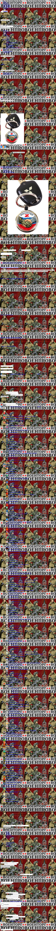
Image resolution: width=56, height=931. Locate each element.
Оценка (38, 250)
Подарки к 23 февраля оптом (12, 47)
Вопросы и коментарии (8, 172)
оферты (39, 374)
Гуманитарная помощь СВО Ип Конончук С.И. (14, 8)
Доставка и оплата (7, 32)
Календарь (5, 7)
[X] (7, 147)
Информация (6, 39)
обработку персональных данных (18, 374)
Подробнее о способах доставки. (8, 346)
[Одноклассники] (3, 147)
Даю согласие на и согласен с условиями (21, 374)
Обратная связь (6, 5)
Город (18, 250)
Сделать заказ (5, 900)
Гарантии (5, 2)
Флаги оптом (9, 46)
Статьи (7, 36)
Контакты (5, 48)
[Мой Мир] (5, 147)
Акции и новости (10, 836)
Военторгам (9, 835)
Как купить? (6, 31)
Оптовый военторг (10, 45)
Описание (5, 170)
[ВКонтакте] (1, 147)
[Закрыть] (1, 384)
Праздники (8, 846)
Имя (2, 250)
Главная (5, 30)
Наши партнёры (7, 6)
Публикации (6, 35)
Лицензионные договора (12, 42)
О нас (4, 1)
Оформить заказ (4, 20)
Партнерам (5, 43)
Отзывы (5, 34)
